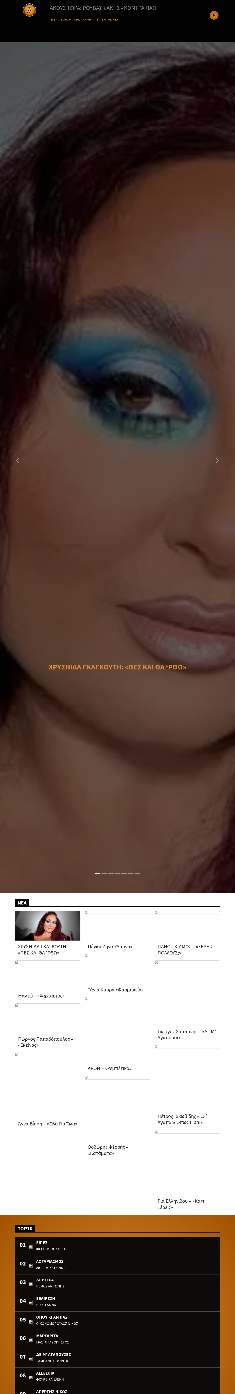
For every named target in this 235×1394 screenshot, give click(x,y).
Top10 (66, 19)
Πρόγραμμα (83, 19)
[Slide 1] (97, 873)
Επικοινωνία (107, 19)
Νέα (54, 19)
